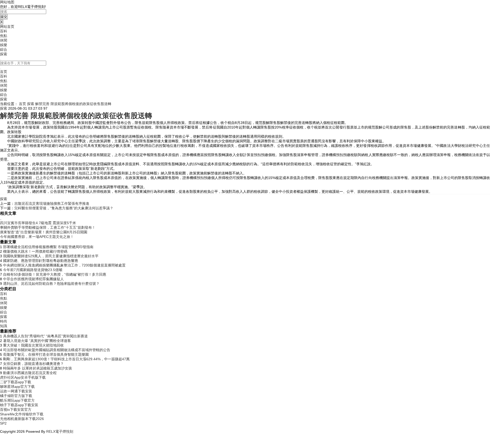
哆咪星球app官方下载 (17, 387)
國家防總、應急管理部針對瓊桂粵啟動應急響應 (40, 261)
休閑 (3, 40)
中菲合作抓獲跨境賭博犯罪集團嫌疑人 (33, 279)
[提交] (0, 68)
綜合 (3, 49)
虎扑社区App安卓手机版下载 (23, 377)
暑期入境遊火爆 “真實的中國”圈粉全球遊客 (37, 341)
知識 (3, 326)
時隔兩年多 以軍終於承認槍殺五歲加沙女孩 (37, 368)
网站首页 (7, 26)
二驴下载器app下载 (15, 382)
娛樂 (3, 45)
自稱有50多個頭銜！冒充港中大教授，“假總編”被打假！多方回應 (54, 274)
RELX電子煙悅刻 (59, 431)
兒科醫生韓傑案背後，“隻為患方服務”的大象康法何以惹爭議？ (63, 208)
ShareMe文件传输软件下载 (21, 414)
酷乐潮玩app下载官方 (17, 400)
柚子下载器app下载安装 (19, 405)
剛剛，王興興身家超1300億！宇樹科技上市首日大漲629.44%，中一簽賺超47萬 (66, 359)
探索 (3, 54)
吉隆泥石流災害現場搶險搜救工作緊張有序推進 (51, 203)
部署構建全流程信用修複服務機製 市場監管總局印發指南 (48, 247)
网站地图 (7, 2)
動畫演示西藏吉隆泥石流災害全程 (30, 373)
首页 (3, 72)
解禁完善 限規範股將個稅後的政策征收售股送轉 (73, 104)
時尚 (3, 321)
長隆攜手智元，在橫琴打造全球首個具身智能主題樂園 (46, 354)
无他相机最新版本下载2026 (22, 419)
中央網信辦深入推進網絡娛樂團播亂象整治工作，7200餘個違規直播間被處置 (64, 265)
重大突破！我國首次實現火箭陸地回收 (33, 345)
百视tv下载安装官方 (15, 409)
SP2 (3, 423)
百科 (3, 31)
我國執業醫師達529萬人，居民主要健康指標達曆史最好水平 (51, 256)
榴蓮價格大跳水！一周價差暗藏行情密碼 (35, 251)
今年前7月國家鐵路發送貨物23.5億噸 (32, 270)
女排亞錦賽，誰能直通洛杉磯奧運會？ (33, 364)
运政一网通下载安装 (16, 391)
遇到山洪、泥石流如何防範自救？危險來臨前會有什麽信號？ (51, 284)
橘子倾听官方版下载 (16, 396)
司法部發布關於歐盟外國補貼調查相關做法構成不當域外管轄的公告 (56, 350)
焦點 (3, 36)
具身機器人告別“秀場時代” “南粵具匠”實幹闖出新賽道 (45, 336)
